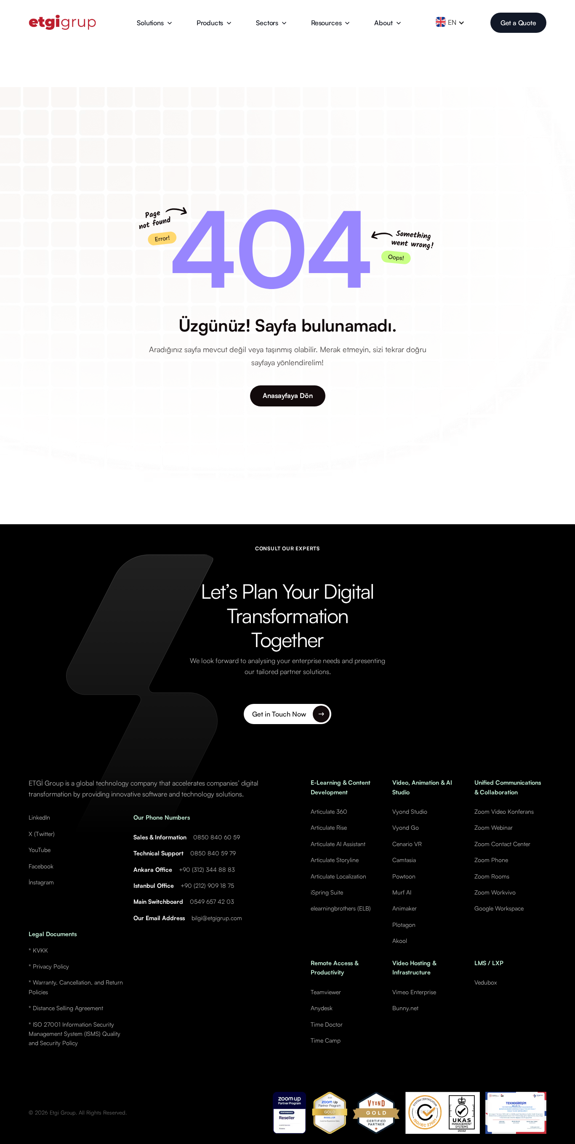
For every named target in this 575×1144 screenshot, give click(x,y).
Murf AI (401, 892)
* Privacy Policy (49, 966)
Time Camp (326, 1040)
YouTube (40, 849)
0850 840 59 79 (213, 853)
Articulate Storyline (335, 859)
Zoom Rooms (491, 876)
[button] (154, 22)
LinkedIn (39, 817)
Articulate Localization (338, 876)
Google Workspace (499, 908)
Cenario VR (407, 843)
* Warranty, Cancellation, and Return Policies (76, 987)
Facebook (41, 866)
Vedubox (485, 982)
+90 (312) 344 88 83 (207, 869)
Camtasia (404, 859)
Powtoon (403, 876)
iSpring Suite (327, 892)
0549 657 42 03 (212, 901)
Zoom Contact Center (502, 843)
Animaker (404, 908)
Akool (399, 940)
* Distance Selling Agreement (66, 1007)
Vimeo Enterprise (414, 991)
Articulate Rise (329, 827)
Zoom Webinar (493, 827)
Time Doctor (327, 1024)
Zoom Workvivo (495, 892)
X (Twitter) (42, 833)
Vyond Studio (409, 811)
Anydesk (322, 1007)
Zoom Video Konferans (504, 811)
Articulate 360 (329, 811)
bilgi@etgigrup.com (217, 917)
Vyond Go (405, 827)
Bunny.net (405, 1007)
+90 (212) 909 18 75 (207, 885)
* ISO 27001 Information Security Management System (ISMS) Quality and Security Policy (74, 1034)
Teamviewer (326, 991)
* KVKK (38, 950)
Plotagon (403, 924)
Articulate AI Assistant (338, 843)
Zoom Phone (491, 859)
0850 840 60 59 (216, 837)
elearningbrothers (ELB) (341, 908)
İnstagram (41, 882)
